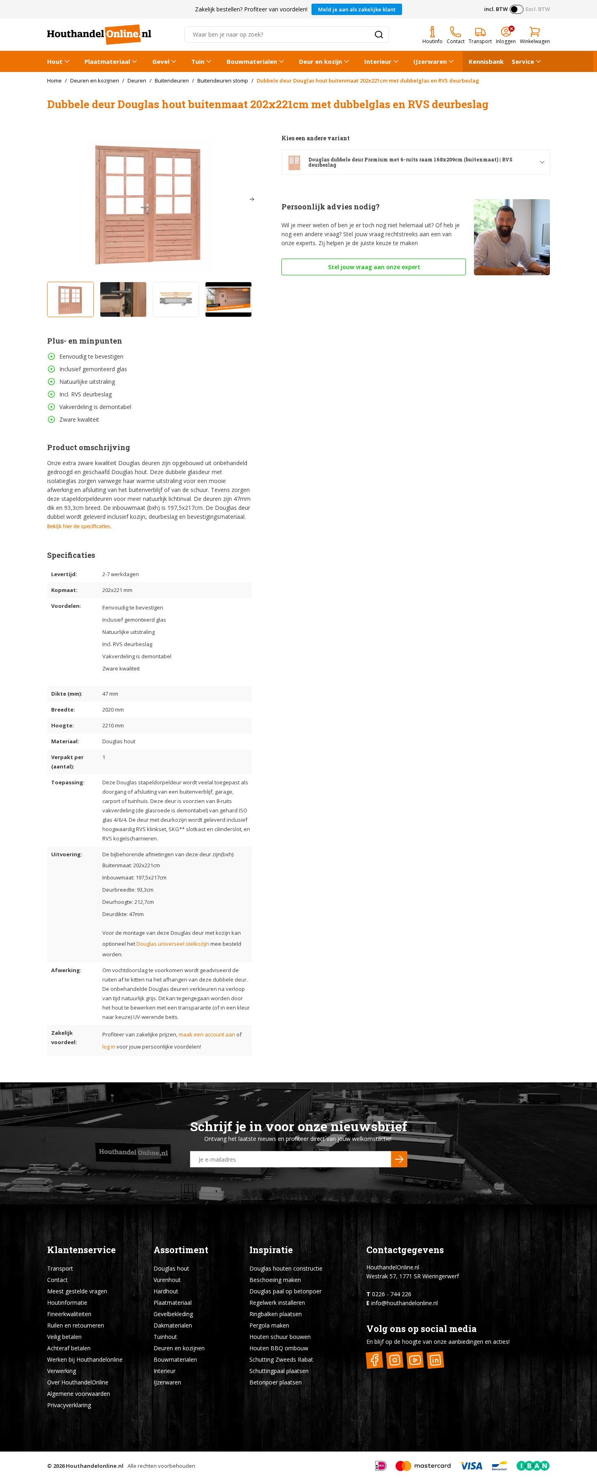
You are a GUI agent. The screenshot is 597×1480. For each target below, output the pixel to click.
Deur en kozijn (320, 61)
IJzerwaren (430, 61)
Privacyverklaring (69, 1405)
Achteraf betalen (69, 1348)
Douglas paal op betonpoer (285, 1291)
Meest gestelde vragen (77, 1291)
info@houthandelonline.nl (404, 1303)
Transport (60, 1268)
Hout (55, 61)
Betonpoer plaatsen (275, 1382)
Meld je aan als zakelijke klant (357, 9)
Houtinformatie (67, 1302)
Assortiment (181, 1250)
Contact (57, 1280)
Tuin (197, 61)
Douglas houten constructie (285, 1268)
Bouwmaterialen (252, 61)
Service (523, 61)
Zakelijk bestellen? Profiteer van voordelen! (251, 9)
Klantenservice (81, 1250)
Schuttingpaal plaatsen (279, 1371)
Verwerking (61, 1371)
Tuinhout (165, 1337)
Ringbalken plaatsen (275, 1314)
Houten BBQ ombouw (278, 1348)
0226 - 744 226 (391, 1294)
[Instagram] (395, 1360)
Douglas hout (171, 1268)
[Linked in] (435, 1360)
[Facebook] (374, 1360)
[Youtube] (415, 1360)
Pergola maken (269, 1325)
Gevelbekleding (173, 1314)
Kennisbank (486, 61)
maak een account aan (207, 1034)
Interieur (378, 61)
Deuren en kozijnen (179, 1348)
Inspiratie (271, 1250)
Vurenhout (167, 1280)
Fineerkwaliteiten (69, 1314)
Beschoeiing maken (275, 1280)
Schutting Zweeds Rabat (281, 1359)
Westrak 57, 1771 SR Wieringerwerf (412, 1276)
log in (108, 1046)
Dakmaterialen (173, 1325)
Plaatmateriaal (107, 61)
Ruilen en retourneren (75, 1325)
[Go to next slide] (251, 199)
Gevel (160, 61)
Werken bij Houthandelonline (85, 1359)
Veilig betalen (64, 1337)
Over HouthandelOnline (77, 1382)
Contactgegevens (405, 1250)
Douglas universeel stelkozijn (172, 943)
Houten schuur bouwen (280, 1337)
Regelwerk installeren (277, 1302)
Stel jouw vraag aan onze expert (373, 267)
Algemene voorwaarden (78, 1393)
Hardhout (166, 1291)
